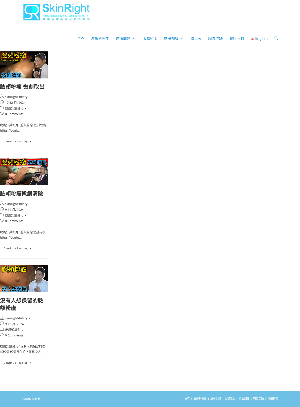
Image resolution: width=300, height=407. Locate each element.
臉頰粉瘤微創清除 (21, 193)
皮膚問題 (215, 398)
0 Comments (14, 114)
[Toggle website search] (276, 38)
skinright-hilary (16, 97)
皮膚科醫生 (200, 398)
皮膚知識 (244, 398)
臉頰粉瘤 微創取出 (22, 86)
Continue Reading (17, 140)
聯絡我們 (272, 398)
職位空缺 (258, 398)
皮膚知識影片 (14, 108)
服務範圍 (230, 398)
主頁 (187, 398)
